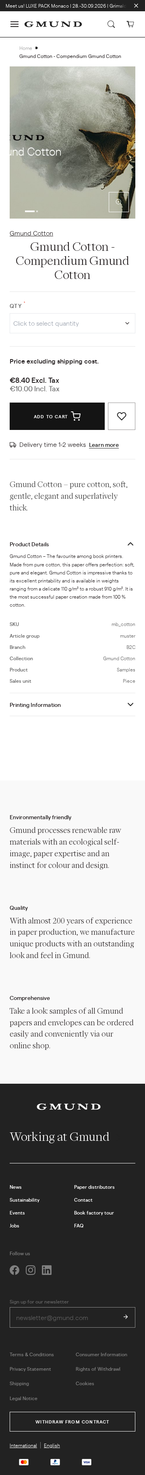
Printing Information (35, 704)
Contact (83, 1199)
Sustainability (24, 1199)
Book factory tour (94, 1212)
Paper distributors (94, 1187)
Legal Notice (23, 1398)
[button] (14, 24)
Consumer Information (101, 1354)
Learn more (104, 444)
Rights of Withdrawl (98, 1369)
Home (25, 48)
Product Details (29, 544)
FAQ (78, 1225)
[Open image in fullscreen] (119, 202)
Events (17, 1212)
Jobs (14, 1225)
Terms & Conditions (32, 1354)
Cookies (85, 1383)
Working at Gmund (61, 1136)
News (16, 1187)
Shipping (19, 1383)
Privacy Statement (30, 1369)
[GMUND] (53, 24)
